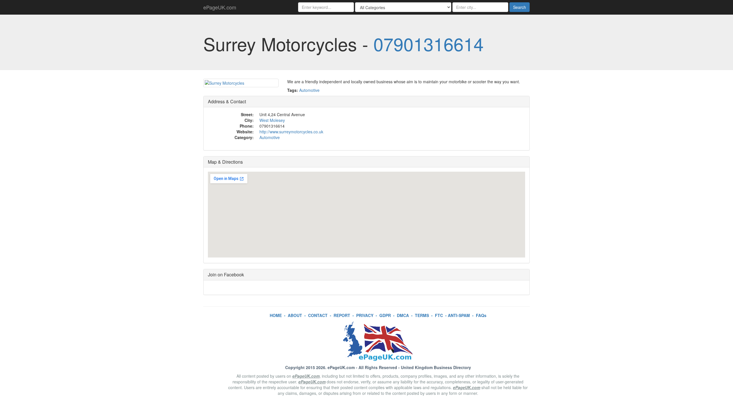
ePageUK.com (219, 7)
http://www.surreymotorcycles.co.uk (291, 131)
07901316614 (428, 43)
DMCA (403, 315)
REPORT (342, 315)
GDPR (385, 315)
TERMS (422, 315)
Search (519, 7)
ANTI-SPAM (459, 315)
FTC (439, 315)
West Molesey (272, 120)
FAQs (481, 315)
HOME (276, 315)
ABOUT (295, 315)
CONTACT (318, 315)
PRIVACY (364, 315)
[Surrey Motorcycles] (241, 83)
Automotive (309, 90)
